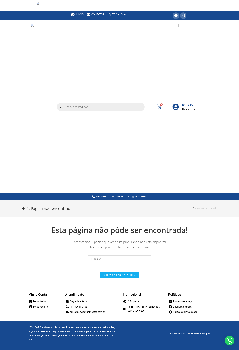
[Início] (193, 208)
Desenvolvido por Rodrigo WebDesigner (189, 333)
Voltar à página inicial (119, 274)
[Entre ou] (175, 107)
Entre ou (187, 104)
